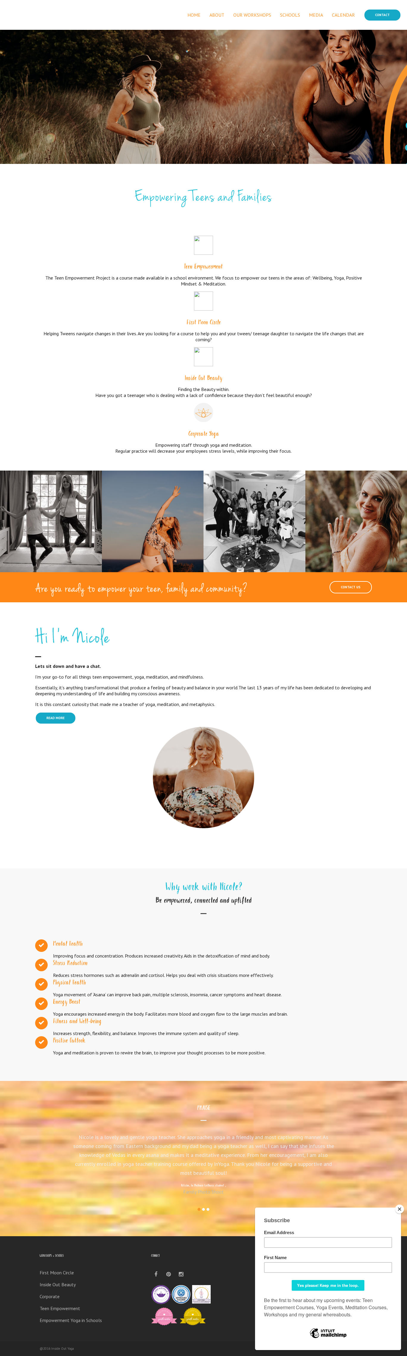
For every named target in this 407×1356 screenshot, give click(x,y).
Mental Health (68, 944)
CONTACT (382, 15)
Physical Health (69, 983)
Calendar (343, 15)
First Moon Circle (204, 323)
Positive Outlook (69, 1041)
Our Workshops (252, 15)
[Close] (399, 1209)
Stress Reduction (70, 963)
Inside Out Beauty (203, 378)
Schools (290, 15)
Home (194, 15)
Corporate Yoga (203, 434)
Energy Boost (66, 1002)
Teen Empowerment (203, 267)
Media (316, 15)
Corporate (50, 1296)
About (216, 15)
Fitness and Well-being (77, 1022)
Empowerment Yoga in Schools (71, 1320)
